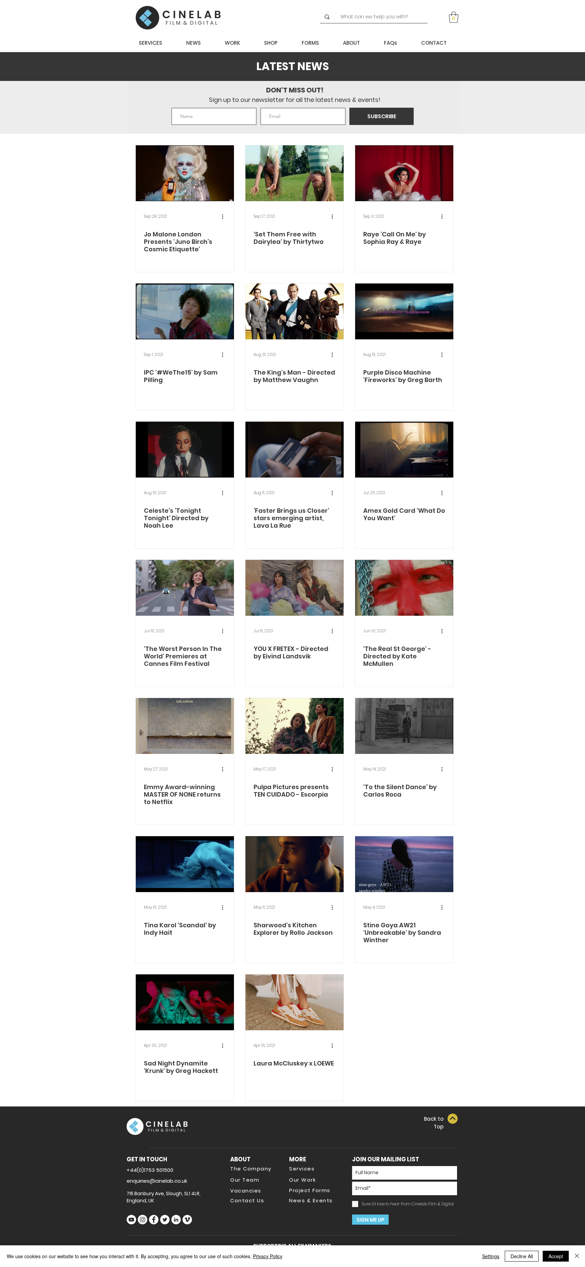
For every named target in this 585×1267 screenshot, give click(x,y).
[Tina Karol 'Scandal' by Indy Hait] (185, 864)
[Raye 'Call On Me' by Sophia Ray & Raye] (404, 173)
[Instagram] (142, 1219)
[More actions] (225, 216)
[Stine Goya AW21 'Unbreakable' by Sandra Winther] (404, 864)
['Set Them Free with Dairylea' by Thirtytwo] (294, 173)
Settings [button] (490, 1256)
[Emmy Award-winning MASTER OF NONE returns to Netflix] (185, 726)
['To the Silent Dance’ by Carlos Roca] (404, 726)
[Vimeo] (187, 1219)
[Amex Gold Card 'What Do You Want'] (404, 450)
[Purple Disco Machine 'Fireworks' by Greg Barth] (404, 311)
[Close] (577, 1256)
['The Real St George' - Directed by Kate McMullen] (404, 588)
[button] (453, 17)
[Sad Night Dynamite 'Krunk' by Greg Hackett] (185, 1002)
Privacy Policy (267, 1256)
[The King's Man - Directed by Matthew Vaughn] (294, 311)
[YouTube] (131, 1219)
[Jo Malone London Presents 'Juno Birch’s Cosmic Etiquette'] (185, 173)
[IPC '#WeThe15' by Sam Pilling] (185, 311)
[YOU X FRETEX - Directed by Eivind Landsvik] (294, 588)
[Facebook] (153, 1219)
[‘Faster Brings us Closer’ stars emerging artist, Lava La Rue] (294, 450)
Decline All (522, 1256)
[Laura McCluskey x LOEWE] (294, 1002)
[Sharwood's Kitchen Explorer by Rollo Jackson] (294, 864)
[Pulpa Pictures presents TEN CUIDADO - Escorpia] (294, 726)
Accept (555, 1256)
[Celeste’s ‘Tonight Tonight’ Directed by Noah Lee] (185, 450)
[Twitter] (165, 1219)
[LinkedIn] (176, 1219)
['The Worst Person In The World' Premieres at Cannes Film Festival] (185, 588)
